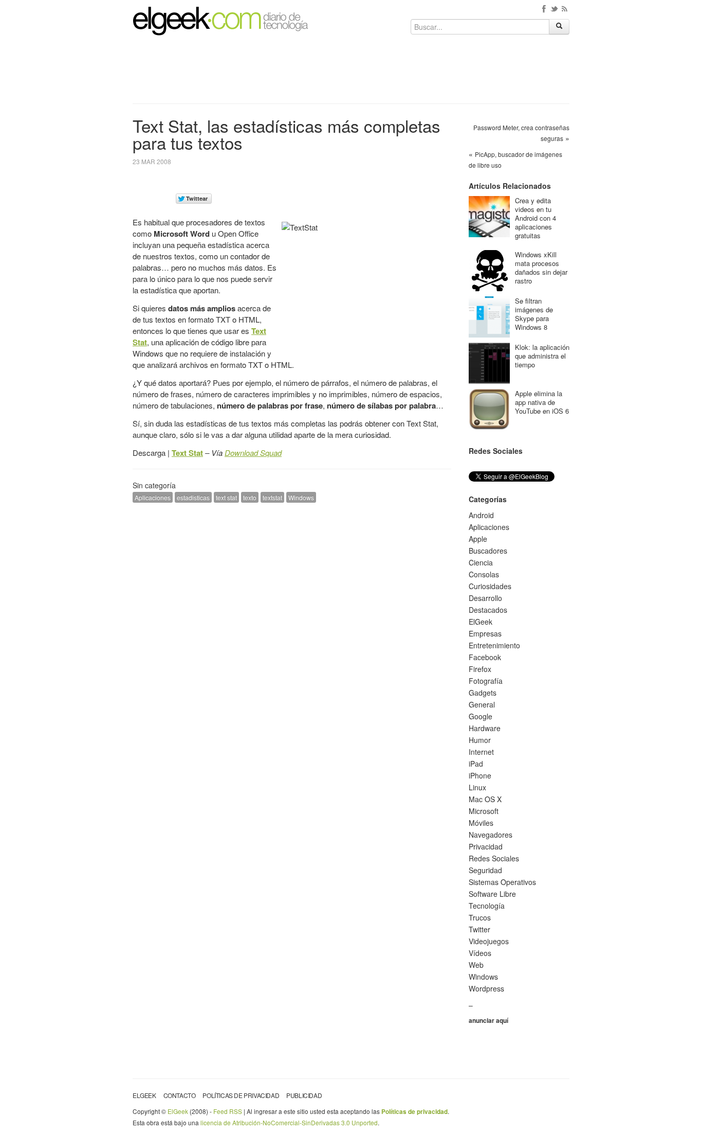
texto (249, 497)
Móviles (481, 823)
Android (481, 515)
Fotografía (486, 681)
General (482, 704)
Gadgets (482, 692)
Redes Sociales (494, 858)
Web (476, 965)
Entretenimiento (494, 645)
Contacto (179, 1095)
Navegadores (490, 834)
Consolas (484, 574)
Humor (480, 740)
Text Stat (187, 452)
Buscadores (488, 550)
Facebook (485, 657)
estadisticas (193, 497)
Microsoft (483, 811)
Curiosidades (490, 586)
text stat (226, 497)
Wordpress (486, 988)
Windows (301, 497)
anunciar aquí (488, 1020)
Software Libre (492, 894)
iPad (476, 763)
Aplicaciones (153, 497)
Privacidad (486, 846)
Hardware (485, 728)
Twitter (479, 929)
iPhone (480, 775)
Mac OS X (485, 799)
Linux (477, 787)
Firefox (480, 669)
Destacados (488, 610)
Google (480, 716)
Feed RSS (227, 1111)
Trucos (480, 917)
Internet (481, 752)
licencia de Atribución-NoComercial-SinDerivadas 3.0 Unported (289, 1122)
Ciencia (481, 562)
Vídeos (480, 953)
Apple (478, 539)
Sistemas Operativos (502, 882)
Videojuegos (489, 941)
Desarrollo (485, 598)
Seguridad (485, 870)
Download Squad (253, 452)
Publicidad (304, 1095)
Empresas (485, 633)
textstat (272, 497)
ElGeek (480, 621)
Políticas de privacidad (240, 1095)
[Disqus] (292, 641)
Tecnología (487, 905)
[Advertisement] (351, 73)
